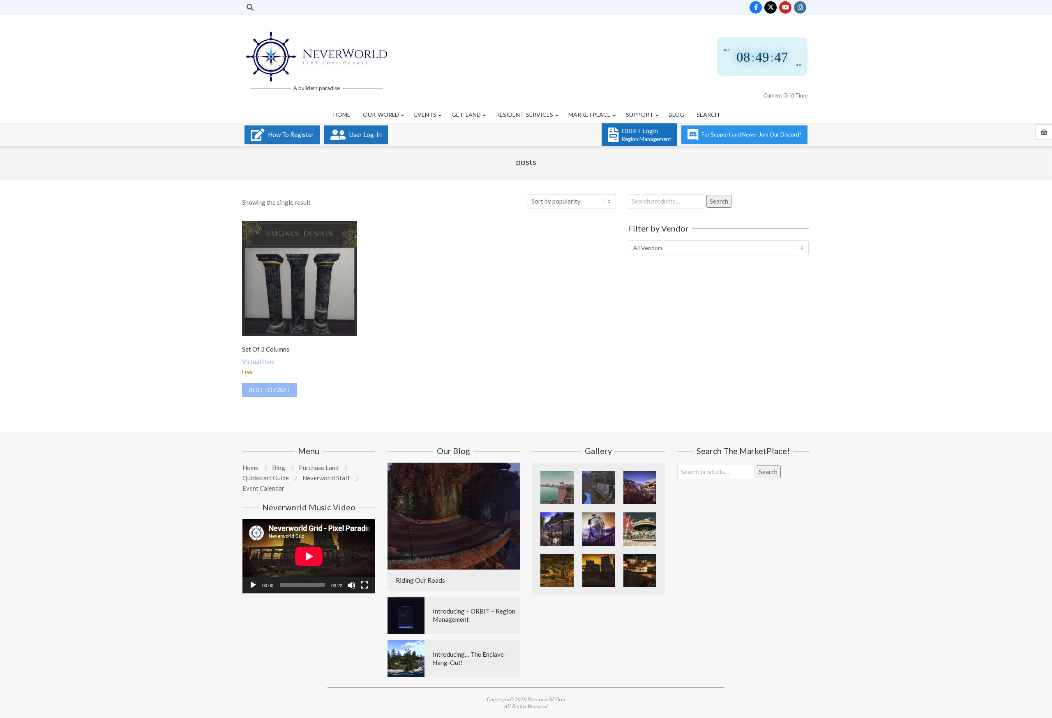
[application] (308, 556)
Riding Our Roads (420, 580)
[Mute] (351, 585)
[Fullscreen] (364, 585)
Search (719, 201)
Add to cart (269, 390)
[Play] (253, 585)
